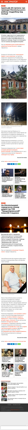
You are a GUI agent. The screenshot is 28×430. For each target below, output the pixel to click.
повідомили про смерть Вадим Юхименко (14, 331)
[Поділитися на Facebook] (8, 163)
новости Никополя (13, 161)
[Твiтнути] (16, 163)
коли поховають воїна (20, 313)
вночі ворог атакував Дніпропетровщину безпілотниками (12, 149)
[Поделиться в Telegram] (12, 163)
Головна (9, 404)
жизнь (6, 161)
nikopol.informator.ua (14, 409)
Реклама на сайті (16, 404)
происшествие (22, 341)
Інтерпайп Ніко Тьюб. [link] (14, 326)
